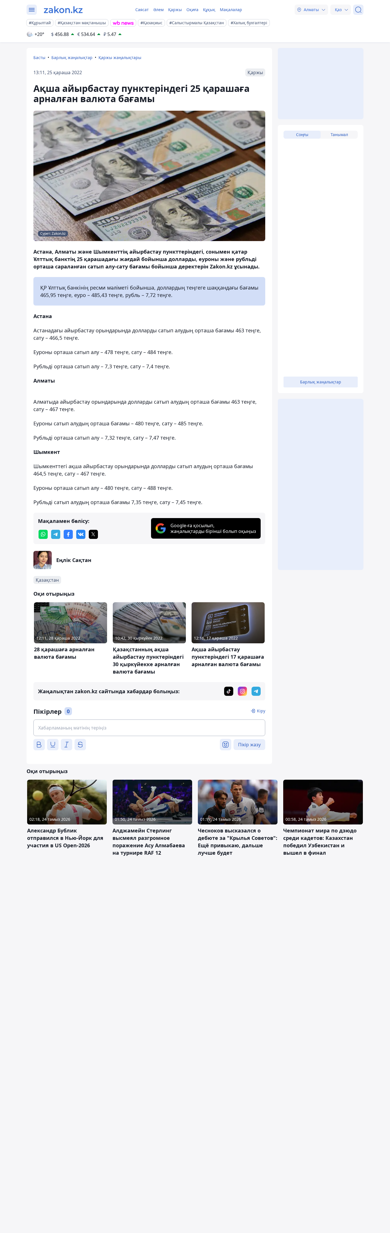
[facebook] (68, 534)
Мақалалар (231, 9)
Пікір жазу (249, 744)
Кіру (261, 710)
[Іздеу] (358, 10)
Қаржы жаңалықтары (119, 57)
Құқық (209, 9)
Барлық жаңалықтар (72, 57)
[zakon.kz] (63, 9)
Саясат (142, 9)
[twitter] (93, 534)
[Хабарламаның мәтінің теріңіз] (149, 727)
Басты (39, 57)
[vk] (81, 534)
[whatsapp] (43, 534)
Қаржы (175, 9)
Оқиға (192, 9)
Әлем (158, 9)
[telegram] (56, 534)
